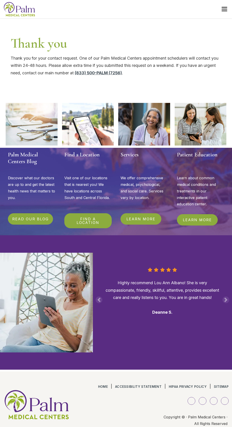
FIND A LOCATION (88, 221)
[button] (99, 299)
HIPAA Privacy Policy (188, 386)
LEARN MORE (140, 219)
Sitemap (221, 386)
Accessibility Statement (138, 386)
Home (103, 386)
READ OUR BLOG (30, 219)
